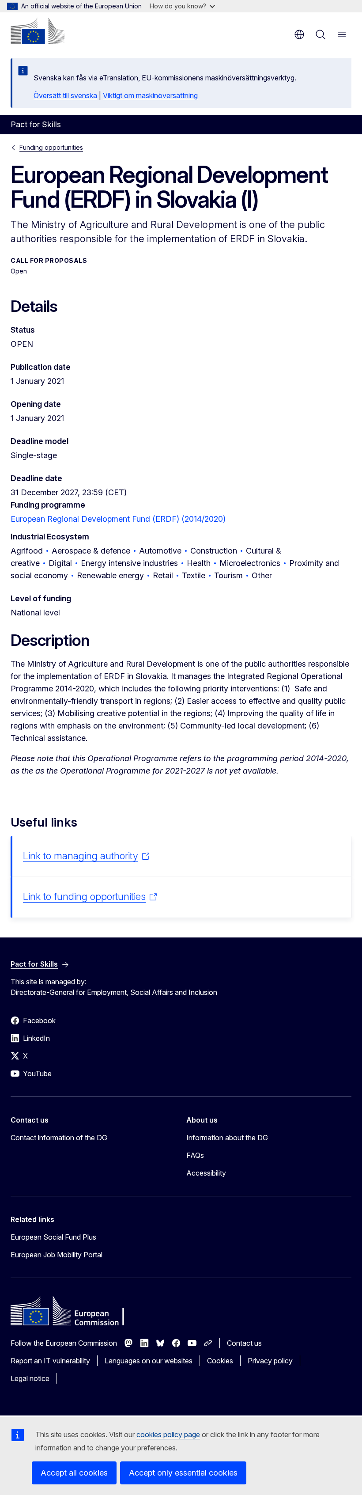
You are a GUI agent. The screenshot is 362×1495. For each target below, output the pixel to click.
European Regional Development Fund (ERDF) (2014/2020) (118, 519)
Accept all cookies (74, 1472)
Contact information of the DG (59, 1137)
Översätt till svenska (65, 95)
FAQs (195, 1155)
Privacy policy (270, 1360)
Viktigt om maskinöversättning (150, 95)
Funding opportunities (51, 147)
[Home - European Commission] (37, 31)
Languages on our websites (148, 1360)
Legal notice (30, 1378)
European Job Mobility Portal (56, 1254)
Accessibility (206, 1173)
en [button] (299, 34)
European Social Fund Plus (53, 1237)
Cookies (220, 1360)
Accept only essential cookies (183, 1472)
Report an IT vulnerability (50, 1360)
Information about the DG (227, 1137)
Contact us (244, 1343)
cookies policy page (168, 1434)
